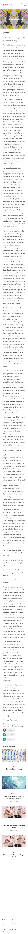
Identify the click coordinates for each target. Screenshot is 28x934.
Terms (3, 926)
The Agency (15, 920)
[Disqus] (14, 891)
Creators (14, 922)
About (3, 920)
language (20, 726)
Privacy (3, 924)
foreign (14, 726)
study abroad (7, 726)
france (14, 724)
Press (3, 922)
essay (19, 724)
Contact (14, 924)
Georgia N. (6, 32)
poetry (9, 724)
